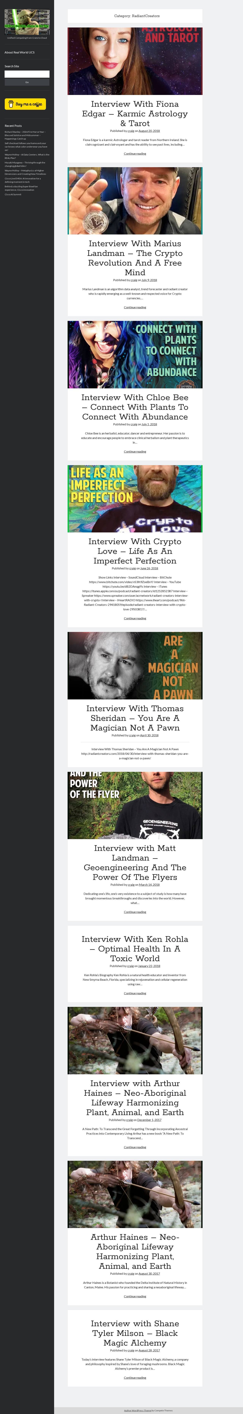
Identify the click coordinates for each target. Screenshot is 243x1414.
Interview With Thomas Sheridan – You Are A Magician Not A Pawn (135, 665)
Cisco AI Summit (13, 194)
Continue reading (135, 153)
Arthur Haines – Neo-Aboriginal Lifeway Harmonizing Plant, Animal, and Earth (135, 1194)
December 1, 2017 (149, 1120)
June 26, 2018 (149, 568)
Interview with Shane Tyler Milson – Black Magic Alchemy (135, 1333)
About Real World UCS (20, 52)
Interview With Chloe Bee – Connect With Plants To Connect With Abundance (135, 354)
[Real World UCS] (27, 34)
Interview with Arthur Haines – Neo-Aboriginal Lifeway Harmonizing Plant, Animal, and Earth (135, 1040)
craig (131, 130)
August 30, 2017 (149, 1273)
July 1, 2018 (149, 424)
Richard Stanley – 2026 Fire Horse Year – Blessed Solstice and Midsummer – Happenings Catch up (25, 135)
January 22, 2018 (149, 966)
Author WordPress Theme (137, 1410)
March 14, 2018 (149, 884)
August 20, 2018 (149, 130)
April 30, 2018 (149, 735)
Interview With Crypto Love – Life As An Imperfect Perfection (135, 499)
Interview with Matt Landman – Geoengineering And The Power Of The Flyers (135, 805)
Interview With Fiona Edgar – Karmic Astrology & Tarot (135, 61)
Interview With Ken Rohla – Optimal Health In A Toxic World (135, 949)
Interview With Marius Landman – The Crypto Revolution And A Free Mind (135, 201)
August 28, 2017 (149, 1350)
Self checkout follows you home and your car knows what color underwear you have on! (26, 146)
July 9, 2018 (149, 280)
